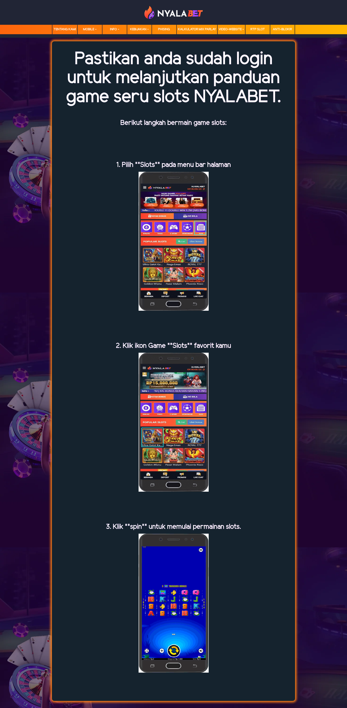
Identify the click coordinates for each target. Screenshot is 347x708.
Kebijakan (138, 29)
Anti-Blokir (282, 29)
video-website (230, 29)
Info (113, 29)
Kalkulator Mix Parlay (197, 29)
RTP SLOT (257, 29)
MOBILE (88, 29)
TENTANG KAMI (65, 29)
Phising (164, 29)
